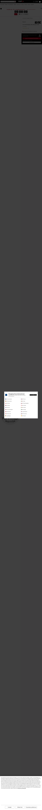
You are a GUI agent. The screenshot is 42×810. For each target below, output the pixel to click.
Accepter (9, 807)
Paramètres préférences (31, 807)
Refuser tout (19, 807)
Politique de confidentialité (22, 788)
